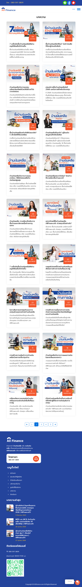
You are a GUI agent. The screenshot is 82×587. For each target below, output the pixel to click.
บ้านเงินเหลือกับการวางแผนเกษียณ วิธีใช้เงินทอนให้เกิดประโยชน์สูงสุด (20, 178)
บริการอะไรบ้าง (15, 484)
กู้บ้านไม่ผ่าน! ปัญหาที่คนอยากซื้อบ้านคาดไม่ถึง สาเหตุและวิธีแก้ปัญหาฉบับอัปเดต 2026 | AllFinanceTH (25, 508)
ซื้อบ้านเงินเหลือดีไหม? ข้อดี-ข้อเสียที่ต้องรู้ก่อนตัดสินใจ (59, 45)
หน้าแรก (13, 473)
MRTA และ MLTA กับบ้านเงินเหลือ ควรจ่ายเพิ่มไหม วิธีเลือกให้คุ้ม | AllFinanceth (25, 521)
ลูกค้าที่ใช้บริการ (15, 487)
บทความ (13, 491)
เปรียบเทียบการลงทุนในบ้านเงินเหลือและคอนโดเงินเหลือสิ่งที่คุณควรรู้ (22, 400)
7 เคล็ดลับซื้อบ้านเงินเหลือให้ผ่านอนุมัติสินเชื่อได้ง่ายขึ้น (22, 45)
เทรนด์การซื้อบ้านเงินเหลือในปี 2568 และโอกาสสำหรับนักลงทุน (58, 88)
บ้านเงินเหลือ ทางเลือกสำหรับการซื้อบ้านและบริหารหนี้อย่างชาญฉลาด (22, 223)
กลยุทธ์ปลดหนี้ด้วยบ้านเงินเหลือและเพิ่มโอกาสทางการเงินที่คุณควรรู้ (59, 268)
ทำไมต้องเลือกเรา (16, 480)
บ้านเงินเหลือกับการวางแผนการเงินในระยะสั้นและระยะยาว (59, 356)
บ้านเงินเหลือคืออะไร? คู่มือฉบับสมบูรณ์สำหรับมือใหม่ (57, 134)
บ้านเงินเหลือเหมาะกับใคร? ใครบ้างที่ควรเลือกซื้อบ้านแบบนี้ (59, 177)
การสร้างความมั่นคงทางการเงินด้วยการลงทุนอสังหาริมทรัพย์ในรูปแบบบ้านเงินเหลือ (59, 312)
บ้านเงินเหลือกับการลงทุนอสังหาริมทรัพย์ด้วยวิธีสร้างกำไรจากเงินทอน (22, 89)
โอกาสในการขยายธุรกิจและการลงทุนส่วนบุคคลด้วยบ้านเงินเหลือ (22, 311)
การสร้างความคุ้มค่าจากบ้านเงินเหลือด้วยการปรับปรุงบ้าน (22, 356)
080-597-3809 (17, 3)
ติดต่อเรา (13, 494)
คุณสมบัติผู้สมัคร (16, 477)
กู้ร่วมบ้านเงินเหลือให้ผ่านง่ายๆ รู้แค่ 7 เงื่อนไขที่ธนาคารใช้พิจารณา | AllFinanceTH (24, 534)
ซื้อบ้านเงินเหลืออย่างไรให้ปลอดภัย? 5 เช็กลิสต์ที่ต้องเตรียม (23, 134)
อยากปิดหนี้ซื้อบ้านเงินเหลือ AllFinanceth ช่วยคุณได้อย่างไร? (59, 222)
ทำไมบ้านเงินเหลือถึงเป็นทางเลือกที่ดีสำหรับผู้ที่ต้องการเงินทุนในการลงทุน (59, 400)
